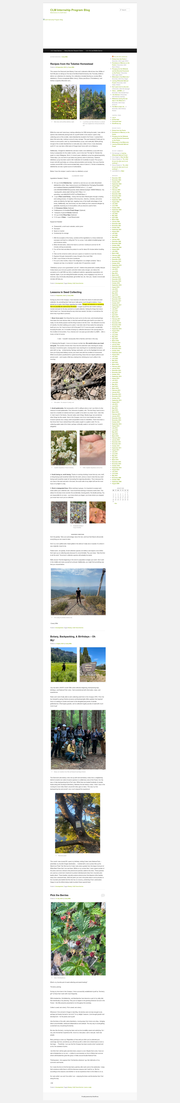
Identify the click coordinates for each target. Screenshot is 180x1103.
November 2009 (116, 477)
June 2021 (115, 235)
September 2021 (116, 229)
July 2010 (115, 471)
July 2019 (115, 269)
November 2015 (116, 348)
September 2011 (116, 448)
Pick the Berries (59, 895)
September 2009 (116, 481)
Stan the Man (124, 157)
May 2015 (114, 360)
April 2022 (115, 217)
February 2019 (116, 277)
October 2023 (116, 198)
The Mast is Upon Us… (118, 106)
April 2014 (115, 386)
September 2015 (116, 352)
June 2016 (115, 335)
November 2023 (116, 196)
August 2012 (115, 426)
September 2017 (116, 305)
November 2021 (116, 225)
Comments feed (116, 121)
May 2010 (114, 475)
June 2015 (115, 358)
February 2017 (116, 319)
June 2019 (115, 271)
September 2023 (116, 200)
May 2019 (114, 273)
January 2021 (116, 239)
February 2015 (116, 366)
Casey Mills (65, 57)
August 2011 (115, 450)
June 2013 (115, 406)
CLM (73, 283)
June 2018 (115, 291)
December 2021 (116, 223)
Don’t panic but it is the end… (120, 87)
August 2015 (115, 354)
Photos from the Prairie (119, 59)
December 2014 (116, 370)
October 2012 (116, 422)
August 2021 (115, 231)
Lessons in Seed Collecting (66, 292)
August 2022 (115, 212)
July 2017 (115, 309)
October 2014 (116, 374)
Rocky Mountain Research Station (73, 50)
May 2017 (114, 313)
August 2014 (115, 378)
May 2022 (114, 215)
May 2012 (114, 432)
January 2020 (116, 257)
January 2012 (116, 440)
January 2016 (116, 344)
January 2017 (116, 321)
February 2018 (116, 297)
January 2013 (116, 416)
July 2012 (115, 428)
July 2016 (115, 333)
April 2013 (115, 410)
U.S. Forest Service (56, 50)
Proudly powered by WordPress (90, 1096)
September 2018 (116, 285)
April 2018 (115, 295)
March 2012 (115, 436)
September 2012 (116, 424)
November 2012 (116, 420)
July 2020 (115, 251)
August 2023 (115, 202)
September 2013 (116, 400)
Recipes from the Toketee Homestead (71, 63)
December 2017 (116, 299)
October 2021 (116, 227)
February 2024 (116, 190)
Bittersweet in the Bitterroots (120, 77)
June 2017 (115, 311)
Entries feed (115, 119)
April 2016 (115, 339)
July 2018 (115, 289)
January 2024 (116, 192)
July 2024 (115, 188)
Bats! (122, 171)
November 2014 (116, 372)
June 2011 (115, 454)
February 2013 (116, 414)
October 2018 (116, 283)
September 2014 (116, 376)
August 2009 (115, 483)
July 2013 (115, 404)
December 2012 (116, 418)
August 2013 (115, 402)
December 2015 (116, 346)
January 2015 (116, 368)
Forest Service (79, 283)
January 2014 (116, 392)
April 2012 (115, 434)
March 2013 (115, 412)
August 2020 (115, 249)
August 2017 (115, 307)
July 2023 (115, 204)
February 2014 (116, 390)
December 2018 (116, 279)
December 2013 (116, 394)
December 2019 (116, 259)
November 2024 (116, 180)
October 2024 (116, 182)
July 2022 (115, 213)
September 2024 (116, 184)
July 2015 (115, 356)
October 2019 (116, 263)
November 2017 (116, 301)
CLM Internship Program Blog (70, 10)
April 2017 (115, 315)
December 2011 (116, 442)
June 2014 (115, 382)
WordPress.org (116, 123)
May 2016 (114, 337)
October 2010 (116, 466)
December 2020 (116, 241)
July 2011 (115, 452)
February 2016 (116, 342)
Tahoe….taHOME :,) (117, 91)
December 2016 (116, 323)
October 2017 (116, 303)
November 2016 (116, 325)
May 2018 (114, 293)
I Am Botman (116, 95)
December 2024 (116, 178)
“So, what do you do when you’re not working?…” (120, 161)
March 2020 (115, 253)
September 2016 (116, 329)
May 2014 (114, 384)
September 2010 (116, 468)
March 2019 (115, 275)
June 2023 (115, 205)
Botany (70, 283)
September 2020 (116, 247)
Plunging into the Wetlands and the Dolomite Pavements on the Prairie (120, 71)
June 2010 (115, 473)
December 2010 (116, 462)
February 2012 (116, 438)
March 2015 (115, 364)
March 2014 (115, 388)
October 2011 (116, 446)
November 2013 (116, 396)
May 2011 (114, 456)
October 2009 (116, 479)
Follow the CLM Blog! (120, 56)
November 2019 (116, 261)
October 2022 (116, 208)
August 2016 (115, 331)
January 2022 (116, 221)
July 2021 (115, 233)
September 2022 (116, 210)
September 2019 (116, 265)
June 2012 (115, 430)
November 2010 (116, 464)
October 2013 (116, 398)
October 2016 (116, 327)
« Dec (115, 503)
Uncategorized (59, 283)
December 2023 (116, 194)
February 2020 (116, 255)
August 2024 (115, 186)
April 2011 (115, 458)
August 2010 (115, 469)
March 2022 (115, 219)
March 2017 (115, 317)
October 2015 (116, 350)
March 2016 (115, 340)
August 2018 (115, 287)
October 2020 (116, 245)
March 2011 (115, 460)
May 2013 (114, 408)
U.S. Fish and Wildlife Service (94, 50)
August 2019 (115, 267)
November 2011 (116, 444)
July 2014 (115, 380)
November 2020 (116, 243)
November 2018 (116, 281)
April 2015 (115, 362)
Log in (114, 117)
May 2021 (114, 237)
